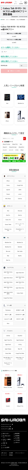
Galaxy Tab (8, 219)
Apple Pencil (8, 344)
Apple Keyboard (20, 340)
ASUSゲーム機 (19, 319)
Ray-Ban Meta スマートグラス (8, 358)
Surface (20, 219)
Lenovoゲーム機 (8, 319)
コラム (4, 445)
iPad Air (20, 215)
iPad (21, 144)
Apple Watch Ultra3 (8, 277)
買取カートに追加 (15, 71)
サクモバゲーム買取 (6, 428)
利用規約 (11, 455)
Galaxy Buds (8, 353)
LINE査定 (17, 440)
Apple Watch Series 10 (20, 278)
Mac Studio (19, 251)
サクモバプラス (5, 426)
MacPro (20, 255)
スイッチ (11, 150)
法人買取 (17, 438)
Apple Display (8, 349)
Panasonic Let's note (8, 230)
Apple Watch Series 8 (8, 288)
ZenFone (20, 198)
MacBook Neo (8, 242)
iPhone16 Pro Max (12, 147)
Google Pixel (20, 185)
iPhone (22, 150)
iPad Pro (8, 215)
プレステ (5, 150)
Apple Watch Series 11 (8, 272)
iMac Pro (8, 260)
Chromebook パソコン (20, 230)
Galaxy (8, 185)
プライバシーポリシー (19, 452)
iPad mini (20, 210)
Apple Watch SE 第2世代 (8, 293)
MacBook (20, 247)
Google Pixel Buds (20, 353)
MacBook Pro (8, 247)
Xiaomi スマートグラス (8, 363)
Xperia (19, 181)
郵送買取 (17, 433)
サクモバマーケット (6, 424)
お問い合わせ (4, 452)
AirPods (8, 335)
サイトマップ (4, 455)
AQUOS (8, 189)
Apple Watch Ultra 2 (20, 283)
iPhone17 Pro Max (6, 144)
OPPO (20, 189)
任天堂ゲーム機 (20, 310)
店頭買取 (17, 435)
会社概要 (11, 452)
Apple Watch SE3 (20, 272)
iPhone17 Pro (15, 144)
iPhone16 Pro (21, 147)
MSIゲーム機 (8, 314)
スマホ (16, 150)
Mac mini (8, 251)
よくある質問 (6, 447)
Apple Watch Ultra (20, 287)
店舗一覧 (5, 443)
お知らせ (17, 442)
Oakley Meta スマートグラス (20, 358)
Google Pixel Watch (8, 298)
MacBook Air (20, 242)
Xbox (8, 323)
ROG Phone (8, 198)
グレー (5, 51)
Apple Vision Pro (8, 340)
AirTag (19, 344)
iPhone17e (5, 147)
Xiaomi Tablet (8, 224)
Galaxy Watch (20, 293)
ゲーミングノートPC (20, 224)
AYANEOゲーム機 (20, 314)
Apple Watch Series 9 (8, 283)
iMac (8, 255)
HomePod (20, 335)
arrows (19, 194)
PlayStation (8, 310)
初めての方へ (6, 433)
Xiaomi (8, 194)
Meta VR (20, 349)
